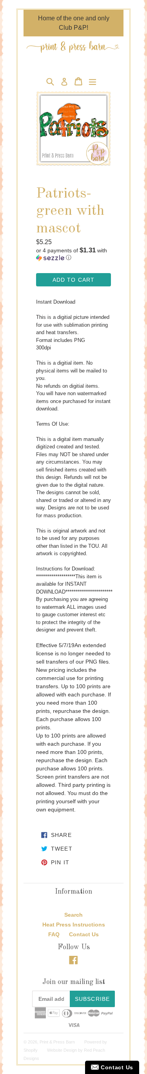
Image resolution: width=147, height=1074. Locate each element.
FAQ (54, 934)
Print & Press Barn (57, 1042)
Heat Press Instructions (73, 924)
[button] (73, 254)
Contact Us (84, 934)
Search (73, 915)
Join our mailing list (73, 982)
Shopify (31, 1050)
